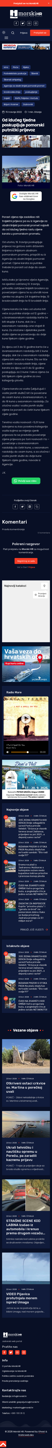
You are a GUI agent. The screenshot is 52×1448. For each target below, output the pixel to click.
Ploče (15, 67)
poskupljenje (31, 92)
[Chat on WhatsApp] (26, 481)
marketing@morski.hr (23, 1407)
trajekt (7, 98)
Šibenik (34, 73)
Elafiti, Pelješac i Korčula (26, 98)
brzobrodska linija (12, 92)
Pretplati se (40, 32)
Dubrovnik (28, 104)
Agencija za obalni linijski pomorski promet (24, 85)
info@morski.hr (19, 1396)
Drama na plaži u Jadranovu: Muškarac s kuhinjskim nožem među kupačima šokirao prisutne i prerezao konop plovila (33, 870)
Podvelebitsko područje (15, 73)
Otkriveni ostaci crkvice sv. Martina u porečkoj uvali (25, 1087)
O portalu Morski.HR (11, 1366)
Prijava (23, 32)
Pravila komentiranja (13, 529)
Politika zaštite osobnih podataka (18, 1376)
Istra (6, 67)
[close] (48, 3)
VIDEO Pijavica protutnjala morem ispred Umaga (21, 1298)
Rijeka (26, 67)
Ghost (41, 1431)
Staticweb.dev (26, 1435)
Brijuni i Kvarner (11, 104)
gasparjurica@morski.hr (28, 1402)
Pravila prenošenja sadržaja (15, 1381)
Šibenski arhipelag (12, 79)
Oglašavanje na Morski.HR (14, 1371)
